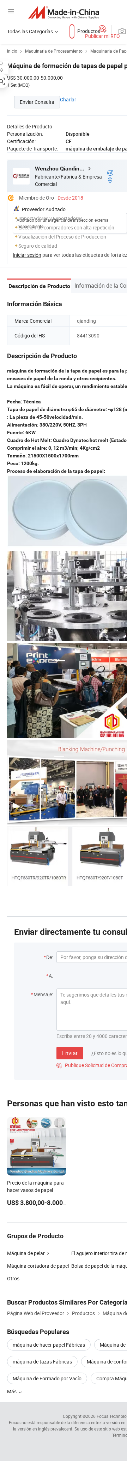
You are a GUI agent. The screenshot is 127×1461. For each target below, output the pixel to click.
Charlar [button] (68, 99)
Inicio (12, 51)
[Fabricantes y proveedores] (63, 12)
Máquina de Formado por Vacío (47, 1378)
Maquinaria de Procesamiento (54, 51)
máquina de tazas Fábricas (42, 1361)
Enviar (70, 1053)
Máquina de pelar (26, 1253)
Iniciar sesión (27, 255)
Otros (13, 1278)
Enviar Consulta (37, 102)
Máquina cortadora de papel (38, 1265)
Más (12, 1391)
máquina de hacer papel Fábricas (49, 1344)
